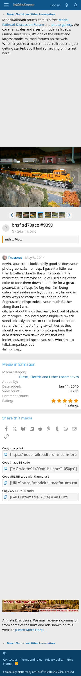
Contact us (10, 659)
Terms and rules (31, 659)
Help (70, 659)
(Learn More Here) (29, 629)
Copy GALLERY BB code (17, 491)
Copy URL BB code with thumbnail (25, 476)
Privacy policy (54, 659)
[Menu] (6, 5)
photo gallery (62, 24)
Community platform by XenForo (38, 672)
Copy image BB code (16, 462)
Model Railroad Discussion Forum (35, 22)
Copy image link (13, 448)
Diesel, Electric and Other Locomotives (49, 376)
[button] (11, 215)
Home (7, 664)
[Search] (75, 5)
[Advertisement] (40, 101)
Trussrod (15, 257)
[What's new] (66, 5)
